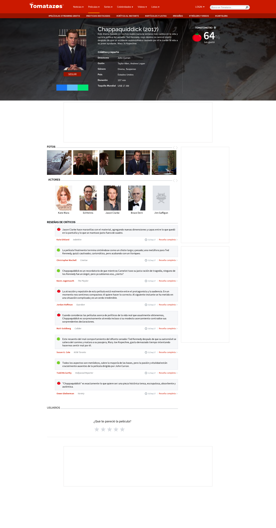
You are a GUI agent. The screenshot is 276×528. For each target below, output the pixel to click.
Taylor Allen (123, 63)
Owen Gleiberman (65, 393)
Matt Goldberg (64, 328)
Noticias (77, 7)
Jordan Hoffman (65, 304)
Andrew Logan (137, 63)
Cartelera (222, 16)
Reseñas (178, 16)
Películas (93, 7)
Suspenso (131, 69)
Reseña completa (167, 239)
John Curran (124, 58)
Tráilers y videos (199, 16)
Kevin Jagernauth (65, 280)
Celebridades (124, 7)
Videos (142, 7)
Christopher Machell (67, 260)
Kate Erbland (63, 239)
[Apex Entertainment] (59, 162)
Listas (154, 7)
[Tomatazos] (45, 7)
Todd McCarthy (64, 372)
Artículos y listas (156, 16)
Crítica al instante (128, 16)
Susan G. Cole (63, 352)
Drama (121, 69)
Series (107, 7)
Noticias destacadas (99, 16)
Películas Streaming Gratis (65, 16)
